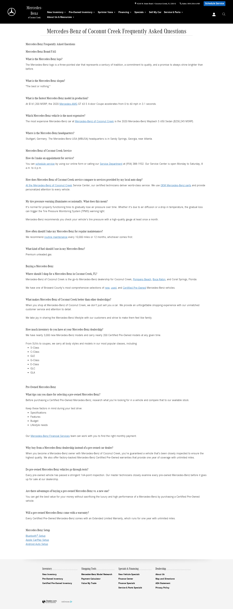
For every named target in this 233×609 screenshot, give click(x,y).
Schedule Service (214, 3)
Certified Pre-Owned (134, 287)
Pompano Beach (142, 279)
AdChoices (65, 602)
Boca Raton (159, 279)
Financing (123, 12)
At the (29, 185)
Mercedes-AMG (68, 103)
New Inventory (55, 12)
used (113, 287)
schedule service (45, 163)
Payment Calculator (90, 578)
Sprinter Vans (105, 12)
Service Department (111, 163)
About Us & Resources (59, 17)
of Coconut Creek (103, 121)
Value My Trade (88, 583)
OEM (164, 185)
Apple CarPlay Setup (37, 539)
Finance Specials (126, 583)
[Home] (12, 12)
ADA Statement (162, 583)
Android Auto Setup (37, 544)
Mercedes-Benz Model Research (96, 574)
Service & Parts (172, 12)
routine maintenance (56, 237)
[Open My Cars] (213, 15)
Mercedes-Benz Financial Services (50, 435)
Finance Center (125, 578)
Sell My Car (155, 12)
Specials (139, 12)
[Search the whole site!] (223, 14)
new (107, 287)
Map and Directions (165, 578)
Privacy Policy (162, 587)
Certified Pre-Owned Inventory (57, 583)
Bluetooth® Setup (35, 535)
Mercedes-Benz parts (179, 185)
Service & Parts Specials (130, 587)
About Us (160, 574)
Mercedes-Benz (84, 121)
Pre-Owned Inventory (80, 12)
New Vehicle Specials (128, 574)
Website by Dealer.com (49, 601)
